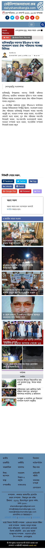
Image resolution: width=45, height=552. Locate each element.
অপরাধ (20, 458)
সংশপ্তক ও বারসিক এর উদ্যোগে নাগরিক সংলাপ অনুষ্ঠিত (29, 399)
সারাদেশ (21, 473)
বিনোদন (36, 458)
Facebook (8, 181)
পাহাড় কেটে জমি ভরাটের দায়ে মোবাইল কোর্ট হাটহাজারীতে (20, 365)
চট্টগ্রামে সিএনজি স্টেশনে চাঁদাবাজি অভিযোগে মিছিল (18, 266)
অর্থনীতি (21, 463)
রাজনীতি (6, 463)
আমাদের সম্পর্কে (24, 517)
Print (38, 191)
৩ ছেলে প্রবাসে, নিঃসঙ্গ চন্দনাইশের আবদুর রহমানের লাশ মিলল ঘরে (21, 316)
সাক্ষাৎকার (22, 485)
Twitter (22, 181)
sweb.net (32, 545)
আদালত (21, 467)
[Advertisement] (22, 143)
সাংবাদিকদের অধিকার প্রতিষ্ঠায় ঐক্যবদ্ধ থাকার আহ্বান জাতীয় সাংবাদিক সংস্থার (20, 291)
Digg (34, 181)
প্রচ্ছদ (7, 38)
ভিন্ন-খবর (27, 38)
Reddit (21, 186)
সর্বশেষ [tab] (22, 372)
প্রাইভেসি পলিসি (11, 517)
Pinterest (26, 191)
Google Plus (11, 191)
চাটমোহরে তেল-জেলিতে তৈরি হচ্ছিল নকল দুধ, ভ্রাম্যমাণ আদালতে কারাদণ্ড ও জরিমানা (29, 391)
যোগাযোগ (37, 487)
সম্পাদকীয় (7, 485)
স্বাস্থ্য (4, 480)
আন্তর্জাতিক (7, 467)
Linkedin (8, 186)
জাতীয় (5, 458)
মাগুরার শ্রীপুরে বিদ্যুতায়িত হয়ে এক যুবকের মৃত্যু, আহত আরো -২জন (29, 382)
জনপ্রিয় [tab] (22, 377)
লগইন (9, 209)
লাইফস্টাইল (37, 463)
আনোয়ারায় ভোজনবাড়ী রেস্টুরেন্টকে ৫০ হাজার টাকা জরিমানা (20, 242)
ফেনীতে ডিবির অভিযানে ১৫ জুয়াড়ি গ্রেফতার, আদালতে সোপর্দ (22, 340)
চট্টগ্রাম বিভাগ (19, 38)
